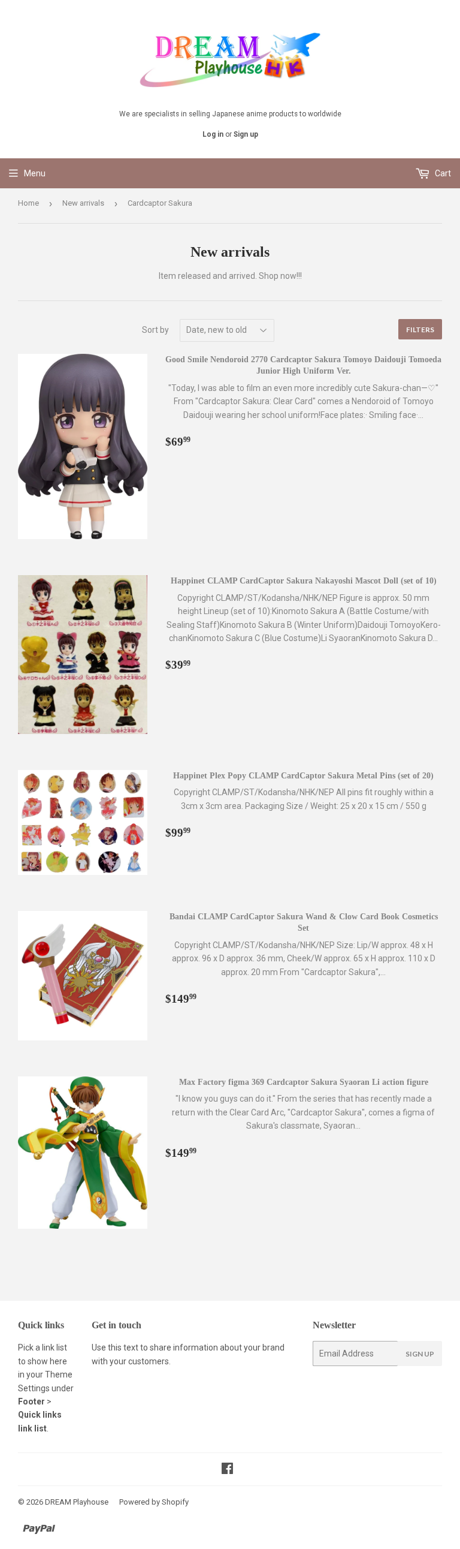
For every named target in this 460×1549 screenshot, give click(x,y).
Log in (212, 134)
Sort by (155, 330)
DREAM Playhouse (76, 1501)
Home (28, 202)
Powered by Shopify (154, 1501)
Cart (442, 173)
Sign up (246, 134)
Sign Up (419, 1353)
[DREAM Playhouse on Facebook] (227, 1470)
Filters (420, 329)
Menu (35, 173)
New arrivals (83, 202)
